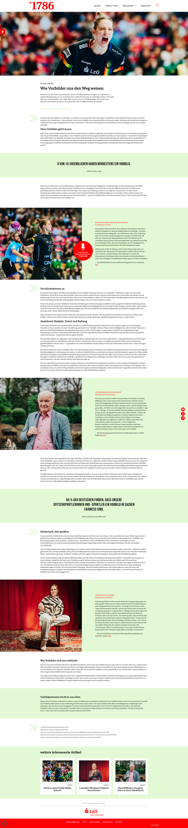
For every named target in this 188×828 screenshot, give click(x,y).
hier (104, 435)
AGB (84, 822)
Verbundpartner (73, 822)
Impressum (108, 822)
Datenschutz (94, 822)
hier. (97, 265)
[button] (2, 31)
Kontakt (119, 822)
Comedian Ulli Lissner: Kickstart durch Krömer (94, 789)
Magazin (128, 6)
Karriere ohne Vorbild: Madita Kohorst (57, 789)
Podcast (146, 6)
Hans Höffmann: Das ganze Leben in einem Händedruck (130, 789)
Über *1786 (112, 6)
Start (97, 6)
